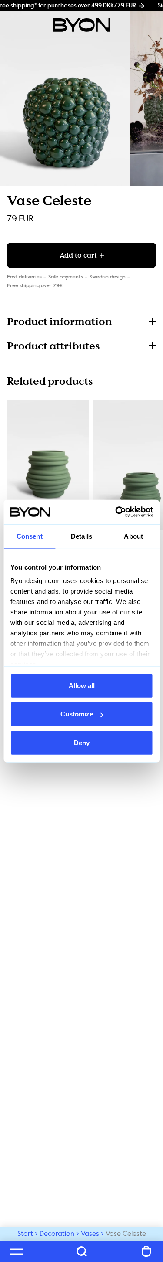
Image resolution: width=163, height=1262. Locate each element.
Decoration (57, 1234)
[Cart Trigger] (146, 1252)
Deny (82, 742)
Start (25, 1234)
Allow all (82, 685)
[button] (81, 321)
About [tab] (133, 535)
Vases (90, 1234)
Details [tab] (81, 535)
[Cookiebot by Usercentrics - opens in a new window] (116, 512)
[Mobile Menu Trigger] (16, 1252)
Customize (76, 714)
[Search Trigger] (82, 1252)
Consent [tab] (30, 535)
